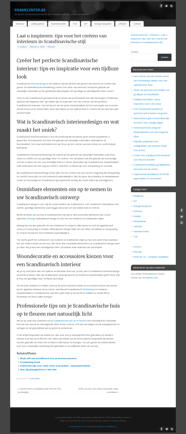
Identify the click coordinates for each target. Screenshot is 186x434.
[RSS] (171, 6)
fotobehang (88, 289)
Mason (23, 46)
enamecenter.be (30, 9)
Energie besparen (102, 23)
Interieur (20, 23)
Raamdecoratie (58, 23)
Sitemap (138, 251)
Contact (137, 23)
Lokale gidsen (37, 23)
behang (31, 218)
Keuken (137, 216)
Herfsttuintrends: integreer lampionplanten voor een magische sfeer (151, 132)
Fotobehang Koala (30, 362)
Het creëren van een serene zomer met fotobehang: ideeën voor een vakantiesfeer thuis (151, 80)
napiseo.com (151, 277)
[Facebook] (161, 6)
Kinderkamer (140, 221)
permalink (35, 378)
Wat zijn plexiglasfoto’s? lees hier (38, 369)
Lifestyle (122, 23)
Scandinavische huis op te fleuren (69, 320)
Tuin (75, 23)
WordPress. (112, 426)
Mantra (101, 426)
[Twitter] (166, 6)
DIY (85, 23)
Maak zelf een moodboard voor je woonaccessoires (48, 358)
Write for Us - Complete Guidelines (151, 256)
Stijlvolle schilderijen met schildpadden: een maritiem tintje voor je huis (150, 146)
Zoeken (134, 51)
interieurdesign (38, 83)
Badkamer (139, 195)
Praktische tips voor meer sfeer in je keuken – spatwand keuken (55, 365)
